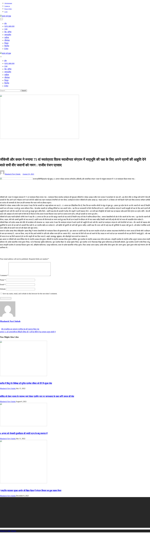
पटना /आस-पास (9, 26)
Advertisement (8, 3)
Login (5, 12)
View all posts (5, 326)
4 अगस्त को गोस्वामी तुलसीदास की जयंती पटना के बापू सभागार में (23, 433)
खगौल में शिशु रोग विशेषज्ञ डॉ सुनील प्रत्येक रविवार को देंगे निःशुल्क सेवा (26, 383)
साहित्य (6, 37)
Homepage (8, 143)
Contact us (7, 6)
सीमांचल (7, 40)
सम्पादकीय (7, 35)
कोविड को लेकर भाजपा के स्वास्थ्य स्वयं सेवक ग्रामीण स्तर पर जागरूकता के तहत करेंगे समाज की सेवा (37, 396)
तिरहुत (6, 43)
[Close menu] (1, 19)
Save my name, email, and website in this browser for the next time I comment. (30, 294)
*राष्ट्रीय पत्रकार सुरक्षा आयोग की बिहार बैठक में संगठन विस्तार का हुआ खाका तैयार (30, 490)
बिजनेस (6, 46)
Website (2, 289)
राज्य (5, 29)
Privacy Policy (8, 9)
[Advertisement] (66, 512)
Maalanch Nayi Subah (13, 174)
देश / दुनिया (7, 32)
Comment (4, 275)
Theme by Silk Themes (8, 531)
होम (5, 23)
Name (2, 280)
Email (2, 284)
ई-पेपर (6, 49)
